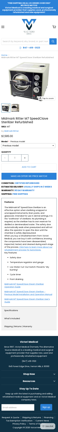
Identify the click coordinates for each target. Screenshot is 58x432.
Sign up (46, 407)
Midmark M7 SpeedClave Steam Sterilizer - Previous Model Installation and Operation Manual (28, 293)
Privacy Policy (19, 423)
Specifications (11, 310)
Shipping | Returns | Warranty (18, 326)
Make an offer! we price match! (29, 176)
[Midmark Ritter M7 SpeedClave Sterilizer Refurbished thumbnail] (5, 108)
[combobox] (25, 41)
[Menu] (3, 20)
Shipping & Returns (31, 417)
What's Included (12, 318)
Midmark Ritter (11, 131)
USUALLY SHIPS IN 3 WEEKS (38, 186)
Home (4, 55)
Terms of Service (37, 423)
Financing (48, 417)
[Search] (53, 41)
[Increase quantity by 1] (24, 157)
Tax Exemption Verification (19, 420)
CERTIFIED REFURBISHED (27, 183)
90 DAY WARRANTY (24, 190)
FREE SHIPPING (20, 194)
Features (9, 202)
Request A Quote (10, 417)
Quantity (6, 152)
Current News (42, 420)
